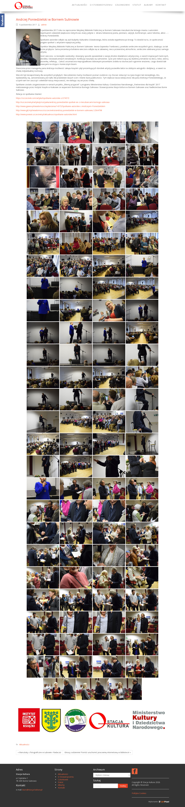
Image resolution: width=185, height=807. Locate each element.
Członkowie (63, 779)
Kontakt (61, 787)
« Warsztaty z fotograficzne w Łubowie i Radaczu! (39, 752)
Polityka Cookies (139, 793)
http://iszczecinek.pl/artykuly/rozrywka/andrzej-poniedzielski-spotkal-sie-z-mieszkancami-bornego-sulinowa (62, 102)
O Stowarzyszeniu (66, 777)
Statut (60, 782)
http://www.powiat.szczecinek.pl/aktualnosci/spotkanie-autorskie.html (46, 114)
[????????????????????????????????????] (43, 177)
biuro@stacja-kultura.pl (32, 789)
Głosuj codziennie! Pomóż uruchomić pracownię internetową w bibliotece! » (97, 752)
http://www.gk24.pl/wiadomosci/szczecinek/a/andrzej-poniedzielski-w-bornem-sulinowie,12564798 (59, 110)
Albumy (61, 785)
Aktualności (24, 744)
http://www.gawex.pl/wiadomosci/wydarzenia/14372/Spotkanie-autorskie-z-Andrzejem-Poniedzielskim (60, 106)
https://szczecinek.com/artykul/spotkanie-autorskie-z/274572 (42, 98)
